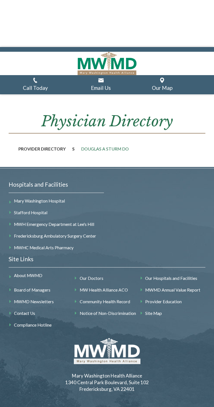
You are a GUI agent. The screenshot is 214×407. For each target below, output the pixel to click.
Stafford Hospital (30, 212)
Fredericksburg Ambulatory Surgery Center (55, 235)
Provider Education (163, 301)
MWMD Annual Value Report (172, 289)
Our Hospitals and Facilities (171, 278)
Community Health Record (105, 301)
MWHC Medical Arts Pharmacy (44, 247)
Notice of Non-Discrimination (108, 313)
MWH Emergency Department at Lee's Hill (54, 224)
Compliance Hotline (33, 324)
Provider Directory (42, 148)
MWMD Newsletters (34, 301)
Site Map (153, 313)
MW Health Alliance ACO (104, 289)
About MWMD (28, 275)
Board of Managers (32, 289)
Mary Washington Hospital (39, 200)
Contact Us (24, 313)
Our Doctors (91, 278)
